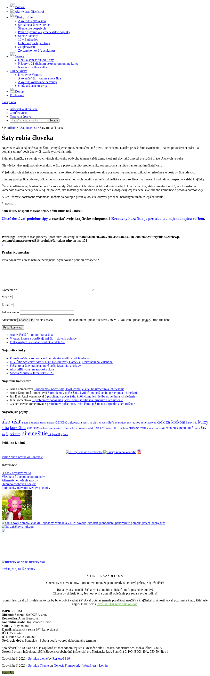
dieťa (110, 422)
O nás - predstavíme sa (16, 473)
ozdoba (81, 428)
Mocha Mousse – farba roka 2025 (32, 373)
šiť (49, 434)
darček (61, 422)
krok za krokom (170, 422)
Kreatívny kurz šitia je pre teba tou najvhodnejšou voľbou (157, 218)
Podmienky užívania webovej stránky (26, 487)
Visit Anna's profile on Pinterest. (22, 457)
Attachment (9, 320)
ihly (129, 423)
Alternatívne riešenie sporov (20, 480)
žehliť (65, 434)
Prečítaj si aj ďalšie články (18, 569)
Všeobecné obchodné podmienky (23, 476)
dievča (103, 422)
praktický (90, 428)
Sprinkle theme (38, 658)
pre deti (100, 427)
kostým (151, 422)
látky (36, 427)
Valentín (166, 427)
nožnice (58, 428)
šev (3, 434)
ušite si (157, 428)
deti (95, 422)
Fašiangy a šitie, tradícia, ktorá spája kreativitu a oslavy (45, 365)
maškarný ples (46, 428)
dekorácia (75, 422)
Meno (7, 297)
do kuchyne (120, 422)
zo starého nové (183, 427)
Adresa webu (10, 312)
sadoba (108, 428)
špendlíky (57, 434)
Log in (103, 665)
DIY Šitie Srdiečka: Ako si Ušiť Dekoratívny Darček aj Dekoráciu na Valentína (61, 362)
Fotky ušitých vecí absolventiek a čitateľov (37, 342)
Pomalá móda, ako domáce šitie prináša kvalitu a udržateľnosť (50, 358)
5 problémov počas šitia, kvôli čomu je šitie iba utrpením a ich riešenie (79, 389)
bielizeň (51, 423)
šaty (203, 427)
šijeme (29, 433)
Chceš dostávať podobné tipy (25, 218)
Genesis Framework (67, 665)
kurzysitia (191, 422)
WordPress (89, 665)
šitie (43, 433)
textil (143, 427)
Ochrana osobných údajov (19, 484)
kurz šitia (18, 427)
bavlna (26, 422)
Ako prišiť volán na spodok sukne (32, 369)
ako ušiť (11, 421)
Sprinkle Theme (38, 665)
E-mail (7, 304)
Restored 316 (61, 658)
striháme (134, 427)
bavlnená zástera (38, 422)
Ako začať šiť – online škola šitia (31, 334)
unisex (150, 428)
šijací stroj (14, 434)
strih (116, 427)
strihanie (124, 428)
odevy (73, 428)
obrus (66, 428)
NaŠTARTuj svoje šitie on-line (117, 604)
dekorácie (87, 423)
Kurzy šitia (9, 102)
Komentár (9, 290)
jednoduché (139, 422)
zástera (197, 428)
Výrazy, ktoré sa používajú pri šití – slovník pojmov (43, 338)
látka (29, 427)
